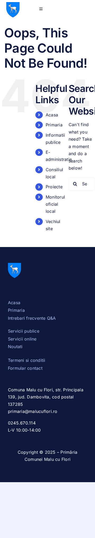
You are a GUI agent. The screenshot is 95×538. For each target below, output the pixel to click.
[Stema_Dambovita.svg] (13, 4)
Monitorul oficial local (55, 204)
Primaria (54, 124)
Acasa (52, 114)
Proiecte (54, 186)
